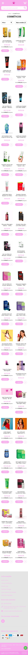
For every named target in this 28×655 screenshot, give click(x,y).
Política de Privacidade (6, 595)
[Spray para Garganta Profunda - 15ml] (25, 294)
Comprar (19, 294)
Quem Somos (4, 580)
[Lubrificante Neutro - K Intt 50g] (25, 49)
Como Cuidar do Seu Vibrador (8, 592)
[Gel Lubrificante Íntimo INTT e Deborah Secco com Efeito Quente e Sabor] (25, 442)
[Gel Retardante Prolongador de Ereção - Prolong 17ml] (25, 261)
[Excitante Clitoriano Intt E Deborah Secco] (25, 204)
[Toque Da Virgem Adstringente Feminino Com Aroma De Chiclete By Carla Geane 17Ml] (11, 379)
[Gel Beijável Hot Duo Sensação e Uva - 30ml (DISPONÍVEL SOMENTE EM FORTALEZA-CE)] (25, 382)
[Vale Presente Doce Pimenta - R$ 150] (11, 407)
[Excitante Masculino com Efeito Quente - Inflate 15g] (25, 234)
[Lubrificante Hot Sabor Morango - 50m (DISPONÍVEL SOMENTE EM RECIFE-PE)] (11, 79)
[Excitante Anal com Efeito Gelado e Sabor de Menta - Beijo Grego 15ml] (11, 324)
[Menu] (3, 3)
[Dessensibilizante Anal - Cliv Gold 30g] (11, 50)
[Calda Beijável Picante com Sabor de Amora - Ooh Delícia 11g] (25, 561)
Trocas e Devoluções (6, 583)
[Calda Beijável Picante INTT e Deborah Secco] (11, 442)
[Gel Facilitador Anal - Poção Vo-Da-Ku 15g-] (11, 144)
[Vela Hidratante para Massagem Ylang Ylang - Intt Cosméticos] (25, 412)
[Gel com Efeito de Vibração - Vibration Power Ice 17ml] (11, 116)
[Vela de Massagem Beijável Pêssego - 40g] (11, 561)
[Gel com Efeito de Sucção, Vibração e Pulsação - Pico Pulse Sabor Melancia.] (11, 294)
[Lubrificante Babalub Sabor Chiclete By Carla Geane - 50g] (25, 144)
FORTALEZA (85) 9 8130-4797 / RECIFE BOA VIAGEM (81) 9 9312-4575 (15, 607)
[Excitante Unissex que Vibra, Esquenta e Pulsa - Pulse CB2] (11, 174)
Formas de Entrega (6, 589)
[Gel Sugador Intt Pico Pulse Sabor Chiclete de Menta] (25, 472)
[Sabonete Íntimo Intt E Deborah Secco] (25, 353)
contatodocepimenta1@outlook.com (13, 611)
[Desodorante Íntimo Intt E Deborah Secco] (11, 353)
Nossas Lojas (4, 586)
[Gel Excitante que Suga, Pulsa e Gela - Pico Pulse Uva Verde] (25, 324)
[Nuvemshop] (6, 648)
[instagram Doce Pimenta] (3, 621)
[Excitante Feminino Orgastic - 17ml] (25, 86)
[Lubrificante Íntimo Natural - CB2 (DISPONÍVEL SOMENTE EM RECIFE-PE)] (25, 174)
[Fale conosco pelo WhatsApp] (25, 648)
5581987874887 (8, 603)
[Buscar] (25, 8)
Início (9, 13)
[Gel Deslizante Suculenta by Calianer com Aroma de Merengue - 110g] (25, 501)
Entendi (24, 653)
